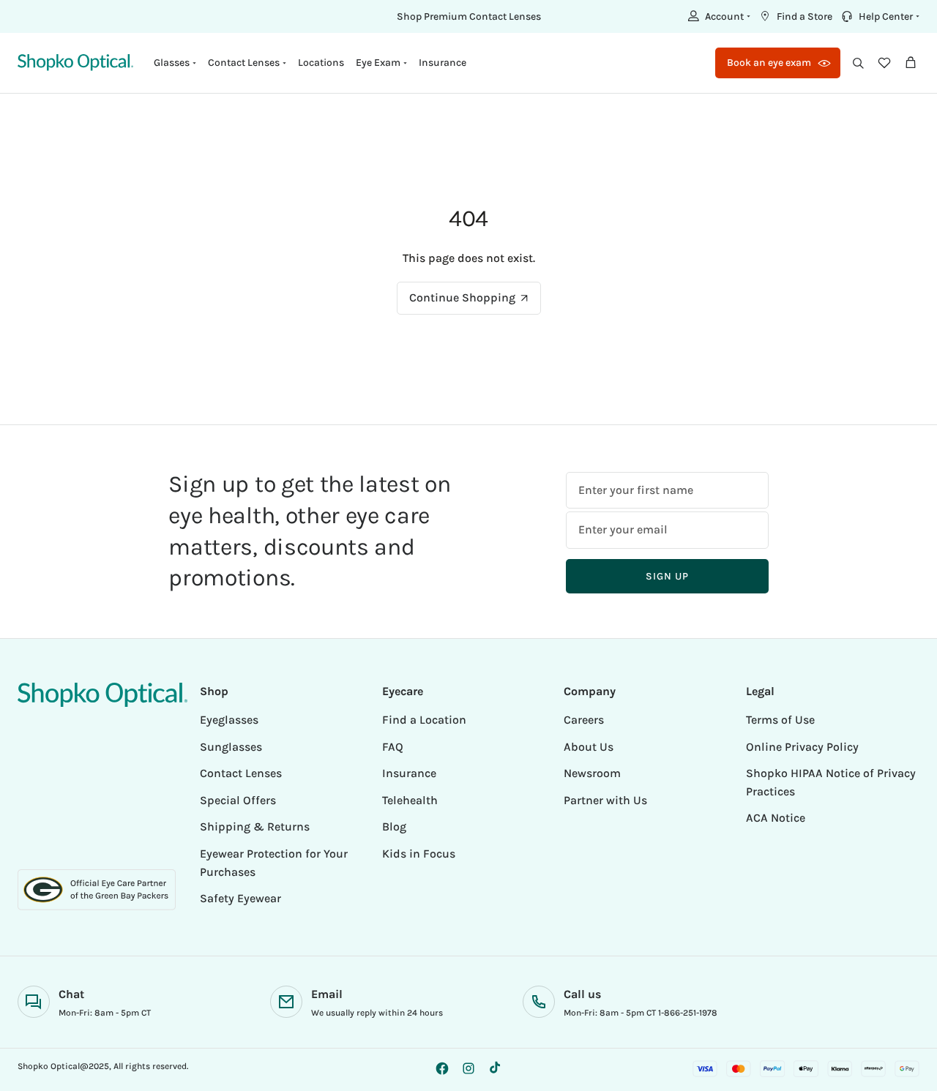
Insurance (442, 62)
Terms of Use (780, 720)
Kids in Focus (418, 854)
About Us (588, 747)
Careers (584, 720)
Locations (321, 62)
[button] (717, 16)
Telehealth (410, 800)
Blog (394, 826)
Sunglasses (231, 747)
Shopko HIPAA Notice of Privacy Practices (831, 782)
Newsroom (592, 773)
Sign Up (667, 576)
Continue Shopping (462, 297)
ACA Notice (775, 818)
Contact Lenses (241, 773)
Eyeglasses (229, 720)
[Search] (858, 63)
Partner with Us (605, 800)
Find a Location (424, 720)
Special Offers (238, 800)
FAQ (392, 747)
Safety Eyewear (240, 898)
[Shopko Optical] (75, 62)
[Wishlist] (884, 63)
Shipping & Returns (255, 826)
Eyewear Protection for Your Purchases (274, 863)
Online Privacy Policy (802, 747)
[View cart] (910, 63)
